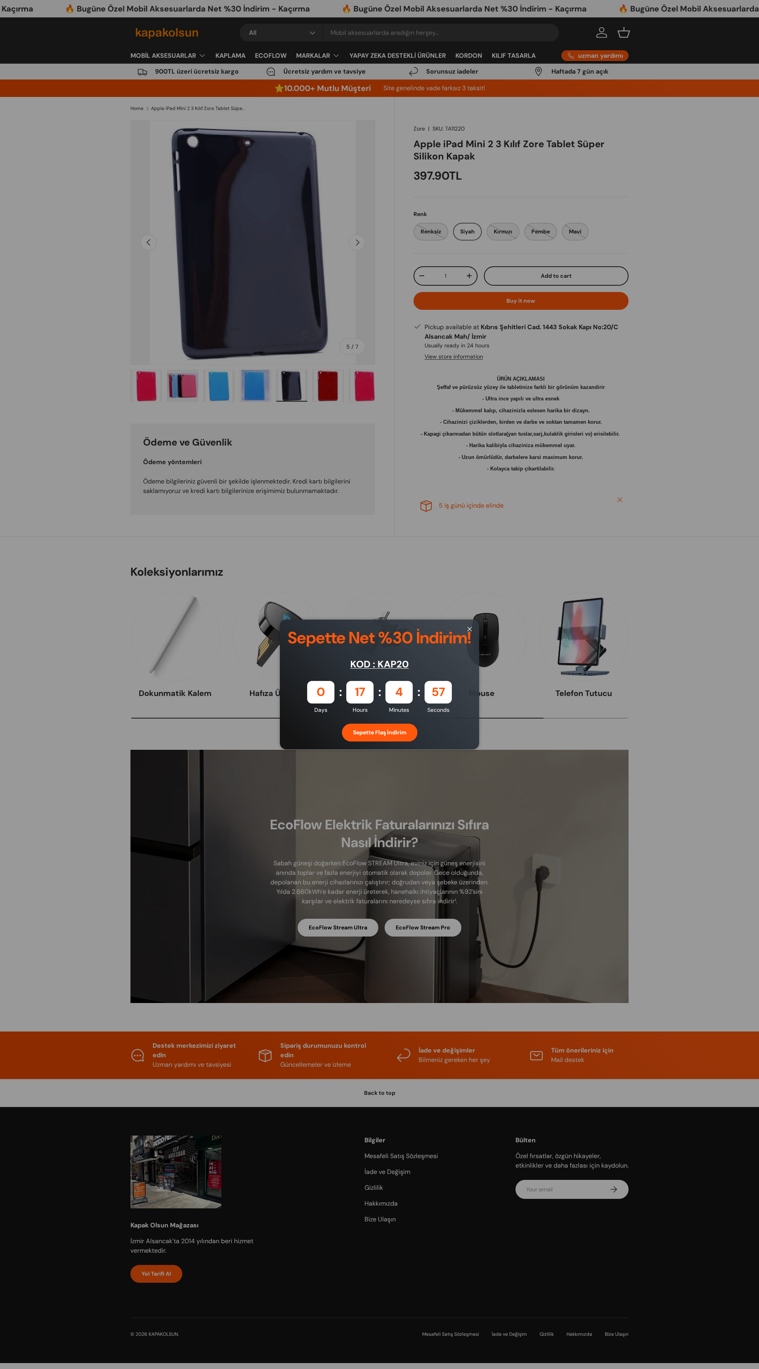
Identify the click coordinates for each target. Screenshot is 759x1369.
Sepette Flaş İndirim (379, 732)
